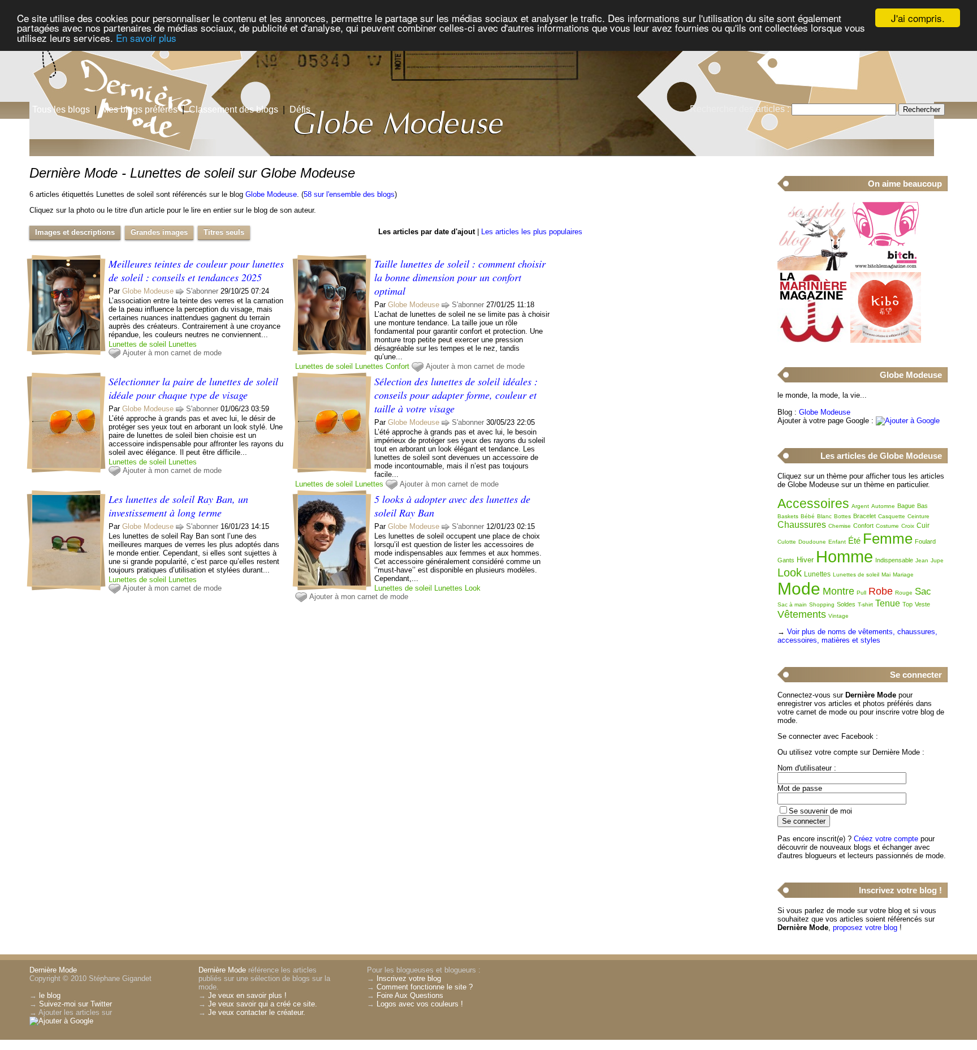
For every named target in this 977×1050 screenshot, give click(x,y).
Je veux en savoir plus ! (247, 995)
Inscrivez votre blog (409, 978)
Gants (785, 560)
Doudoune (812, 542)
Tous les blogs (61, 109)
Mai (885, 574)
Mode (798, 588)
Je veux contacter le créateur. (256, 1012)
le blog (49, 995)
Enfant (837, 542)
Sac (923, 591)
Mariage (903, 574)
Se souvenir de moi (820, 811)
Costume (887, 526)
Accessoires (813, 503)
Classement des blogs (233, 109)
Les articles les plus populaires (531, 231)
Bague (906, 505)
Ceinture (918, 516)
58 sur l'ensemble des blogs (349, 194)
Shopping (822, 604)
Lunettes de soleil (137, 344)
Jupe (937, 560)
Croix (907, 526)
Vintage (838, 616)
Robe (880, 591)
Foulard (925, 541)
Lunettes (182, 344)
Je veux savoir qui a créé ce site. (262, 1004)
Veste (922, 604)
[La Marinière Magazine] (812, 340)
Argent (860, 506)
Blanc (824, 516)
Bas (922, 505)
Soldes (846, 604)
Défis (299, 109)
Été (854, 540)
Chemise (839, 526)
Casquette (891, 516)
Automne (883, 506)
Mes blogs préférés (139, 109)
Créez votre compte (886, 838)
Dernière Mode (53, 970)
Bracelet (864, 516)
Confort (397, 366)
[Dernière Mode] (113, 59)
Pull (861, 592)
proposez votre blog (865, 927)
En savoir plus (146, 38)
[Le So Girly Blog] (812, 268)
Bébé (808, 516)
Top (907, 604)
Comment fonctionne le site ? (425, 987)
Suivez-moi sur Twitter (75, 1004)
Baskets (787, 516)
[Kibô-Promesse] (885, 340)
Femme (888, 538)
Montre (838, 591)
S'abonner (202, 291)
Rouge (904, 592)
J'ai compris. (918, 18)
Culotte (786, 542)
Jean (921, 560)
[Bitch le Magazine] (885, 268)
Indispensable (894, 560)
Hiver (805, 560)
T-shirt (865, 604)
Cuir (923, 526)
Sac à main (792, 604)
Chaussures (801, 525)
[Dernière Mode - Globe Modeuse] (624, 88)
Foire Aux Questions (410, 995)
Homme (844, 557)
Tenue (887, 603)
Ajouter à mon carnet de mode (172, 352)
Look (473, 588)
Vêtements (801, 614)
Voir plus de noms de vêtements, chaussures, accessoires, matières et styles (857, 635)
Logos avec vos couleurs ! (420, 1004)
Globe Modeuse (271, 194)
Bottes (842, 516)
